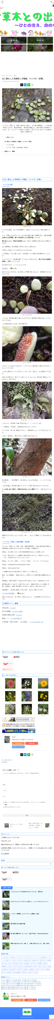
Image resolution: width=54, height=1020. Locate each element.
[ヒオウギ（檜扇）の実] (10, 701)
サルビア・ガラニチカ (26, 702)
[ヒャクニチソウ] (10, 688)
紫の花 (35, 966)
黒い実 (36, 972)
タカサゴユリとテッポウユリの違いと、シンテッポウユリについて (30, 901)
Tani (33, 980)
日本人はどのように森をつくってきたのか (22, 739)
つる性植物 (12, 957)
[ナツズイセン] (5, 897)
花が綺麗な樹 (5, 969)
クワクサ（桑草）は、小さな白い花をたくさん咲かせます (15, 980)
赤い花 (42, 969)
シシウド (26, 715)
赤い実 (37, 969)
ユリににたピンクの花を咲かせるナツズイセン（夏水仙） (27, 891)
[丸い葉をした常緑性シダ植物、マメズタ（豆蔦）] (25, 84)
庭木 (21, 963)
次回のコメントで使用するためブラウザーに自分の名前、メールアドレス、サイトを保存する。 (25, 802)
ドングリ (50, 957)
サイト (4, 796)
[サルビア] (26, 701)
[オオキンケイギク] (43, 688)
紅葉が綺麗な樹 (28, 966)
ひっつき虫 (19, 957)
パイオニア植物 (5, 960)
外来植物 (49, 960)
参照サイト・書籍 (10, 151)
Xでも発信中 (5, 853)
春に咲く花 (33, 963)
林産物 (45, 963)
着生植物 (5, 762)
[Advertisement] (27, 64)
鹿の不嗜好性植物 (16, 972)
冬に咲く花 (20, 960)
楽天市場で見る (32, 743)
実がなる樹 (4, 963)
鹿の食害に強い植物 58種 (18, 923)
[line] (28, 84)
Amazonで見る (18, 743)
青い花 (3, 972)
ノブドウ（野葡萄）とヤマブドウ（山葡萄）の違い (25, 913)
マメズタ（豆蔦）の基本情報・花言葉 (17, 147)
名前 (4, 784)
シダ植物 (5, 759)
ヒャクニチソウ (10, 689)
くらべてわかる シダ (36, 622)
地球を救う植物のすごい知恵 (18, 996)
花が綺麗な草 (12, 969)
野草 (11, 759)
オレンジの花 (26, 957)
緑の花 (44, 966)
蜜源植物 (31, 969)
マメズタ (13, 608)
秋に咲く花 (20, 966)
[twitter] (21, 84)
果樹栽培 (4, 966)
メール (5, 790)
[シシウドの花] (26, 713)
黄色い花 (30, 972)
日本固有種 (26, 963)
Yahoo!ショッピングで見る (18, 746)
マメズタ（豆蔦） (17, 611)
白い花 (14, 966)
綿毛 (40, 966)
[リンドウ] (10, 713)
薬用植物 (25, 969)
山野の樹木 (15, 963)
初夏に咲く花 (27, 960)
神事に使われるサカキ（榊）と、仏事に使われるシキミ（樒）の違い (30, 943)
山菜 (10, 963)
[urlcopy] (32, 84)
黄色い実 (24, 972)
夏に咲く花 (42, 960)
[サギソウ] (43, 713)
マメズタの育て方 (16, 618)
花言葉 (4, 268)
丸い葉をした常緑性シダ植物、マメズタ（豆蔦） (18, 141)
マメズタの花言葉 (7, 593)
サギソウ (43, 715)
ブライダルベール (26, 689)
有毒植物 (40, 963)
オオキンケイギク (43, 689)
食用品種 (9, 972)
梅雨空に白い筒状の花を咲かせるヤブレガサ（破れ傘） (15, 987)
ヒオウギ (10, 702)
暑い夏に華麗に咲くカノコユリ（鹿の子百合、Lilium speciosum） (30, 933)
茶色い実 (19, 969)
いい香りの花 (5, 957)
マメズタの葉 (10, 145)
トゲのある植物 (42, 957)
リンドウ (10, 715)
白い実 (9, 966)
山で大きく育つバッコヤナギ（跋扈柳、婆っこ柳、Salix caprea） (18, 983)
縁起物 (49, 966)
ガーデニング (34, 957)
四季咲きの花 (35, 960)
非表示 (12, 137)
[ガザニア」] (43, 701)
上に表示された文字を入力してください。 (12, 807)
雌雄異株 (47, 969)
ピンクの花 (13, 960)
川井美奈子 (35, 981)
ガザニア (43, 702)
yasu (32, 988)
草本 (8, 759)
